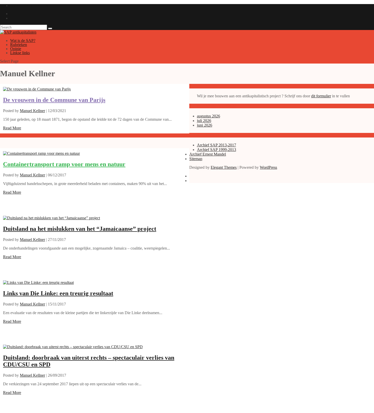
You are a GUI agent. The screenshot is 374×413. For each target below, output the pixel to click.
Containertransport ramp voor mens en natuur (64, 164)
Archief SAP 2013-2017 (216, 145)
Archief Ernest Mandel (207, 154)
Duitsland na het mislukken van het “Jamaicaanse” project (79, 228)
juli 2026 (204, 120)
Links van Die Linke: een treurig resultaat (58, 293)
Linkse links (20, 53)
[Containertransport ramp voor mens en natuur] (41, 153)
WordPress (268, 167)
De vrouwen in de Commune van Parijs (54, 100)
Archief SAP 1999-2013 (216, 149)
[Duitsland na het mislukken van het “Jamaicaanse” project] (51, 218)
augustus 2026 (208, 116)
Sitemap (195, 159)
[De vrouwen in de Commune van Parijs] (37, 89)
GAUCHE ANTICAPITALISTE (31, 6)
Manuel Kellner (32, 111)
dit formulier (321, 96)
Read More (12, 128)
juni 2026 (204, 125)
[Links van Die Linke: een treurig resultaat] (38, 282)
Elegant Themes (224, 167)
